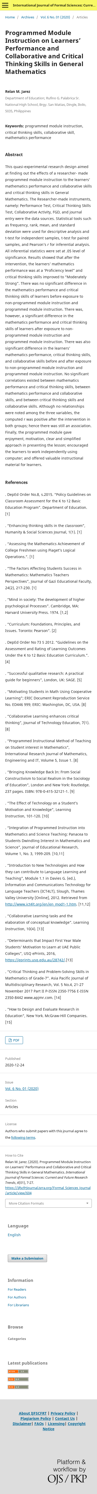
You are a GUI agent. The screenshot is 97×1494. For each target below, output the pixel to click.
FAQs (39, 1423)
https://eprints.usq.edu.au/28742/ (35, 959)
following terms (23, 1137)
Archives (27, 17)
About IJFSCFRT (33, 1413)
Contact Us (65, 1418)
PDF (15, 1040)
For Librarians (18, 1305)
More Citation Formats (26, 1203)
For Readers (17, 1289)
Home (10, 17)
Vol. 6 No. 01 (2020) (55, 17)
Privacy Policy (63, 1413)
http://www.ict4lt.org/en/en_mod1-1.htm (40, 904)
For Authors (17, 1297)
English (14, 1234)
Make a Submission (27, 1258)
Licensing (56, 1423)
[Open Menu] (5, 5)
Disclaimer (22, 1423)
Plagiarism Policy (35, 1418)
